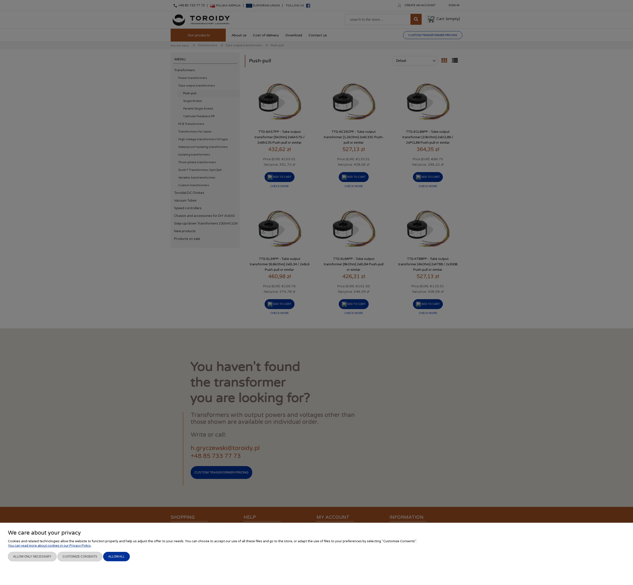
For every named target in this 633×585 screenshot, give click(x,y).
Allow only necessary (32, 556)
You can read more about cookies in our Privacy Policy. (49, 546)
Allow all (116, 556)
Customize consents (80, 556)
